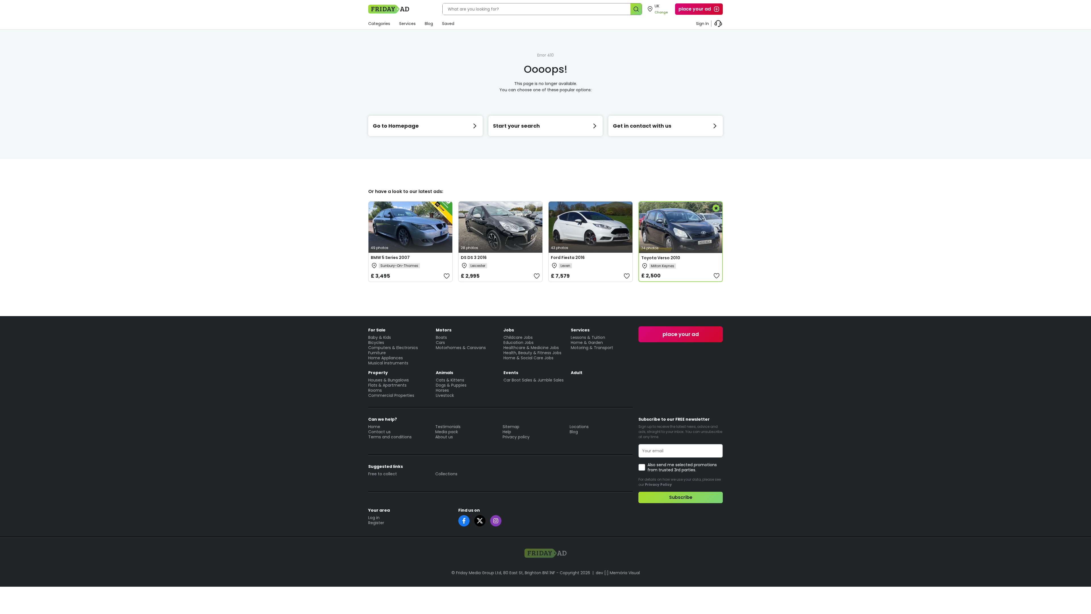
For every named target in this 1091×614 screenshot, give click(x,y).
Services (407, 23)
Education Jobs (518, 342)
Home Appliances (385, 357)
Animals (444, 372)
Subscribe (680, 497)
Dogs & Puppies (451, 385)
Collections (446, 474)
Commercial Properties (391, 395)
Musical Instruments (388, 363)
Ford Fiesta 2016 (568, 257)
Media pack (446, 432)
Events (510, 372)
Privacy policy (516, 437)
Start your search (516, 125)
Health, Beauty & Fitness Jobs (532, 352)
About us (444, 437)
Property (378, 372)
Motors (443, 330)
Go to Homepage (396, 125)
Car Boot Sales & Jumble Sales (533, 380)
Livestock (445, 395)
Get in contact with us (642, 125)
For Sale (377, 330)
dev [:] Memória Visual (618, 573)
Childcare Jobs (518, 337)
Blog (429, 23)
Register (376, 523)
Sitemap (511, 427)
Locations (579, 427)
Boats (441, 337)
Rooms (375, 390)
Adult (576, 372)
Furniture (377, 352)
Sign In (702, 23)
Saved (448, 23)
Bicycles (376, 342)
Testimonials (448, 427)
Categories (379, 23)
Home (374, 427)
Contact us (379, 432)
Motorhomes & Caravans (461, 347)
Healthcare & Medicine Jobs (531, 347)
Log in (374, 517)
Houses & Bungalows (388, 380)
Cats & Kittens (450, 380)
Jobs (508, 330)
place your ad (694, 9)
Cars (440, 342)
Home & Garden (587, 342)
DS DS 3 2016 (474, 257)
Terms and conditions (390, 437)
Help (507, 432)
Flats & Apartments (387, 385)
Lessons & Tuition (588, 337)
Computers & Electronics (393, 347)
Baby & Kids (379, 337)
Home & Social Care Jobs (528, 357)
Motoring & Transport (592, 347)
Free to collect (382, 474)
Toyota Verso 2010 (660, 258)
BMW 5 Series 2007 (390, 257)
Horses (442, 390)
